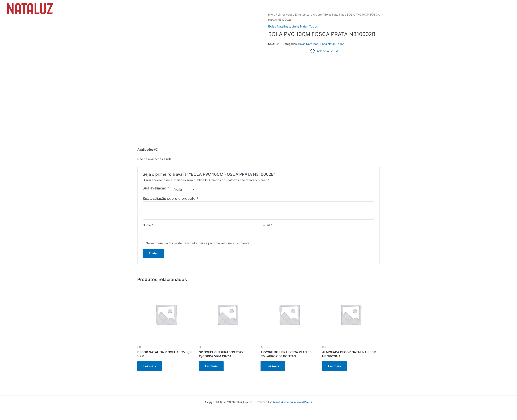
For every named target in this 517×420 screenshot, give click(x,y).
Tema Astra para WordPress (292, 402)
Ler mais (149, 366)
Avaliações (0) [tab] (148, 149)
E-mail (266, 225)
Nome (148, 225)
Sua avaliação (156, 188)
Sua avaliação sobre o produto (170, 198)
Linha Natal (299, 26)
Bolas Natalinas (279, 26)
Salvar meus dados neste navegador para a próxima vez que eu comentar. (198, 243)
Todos (313, 26)
